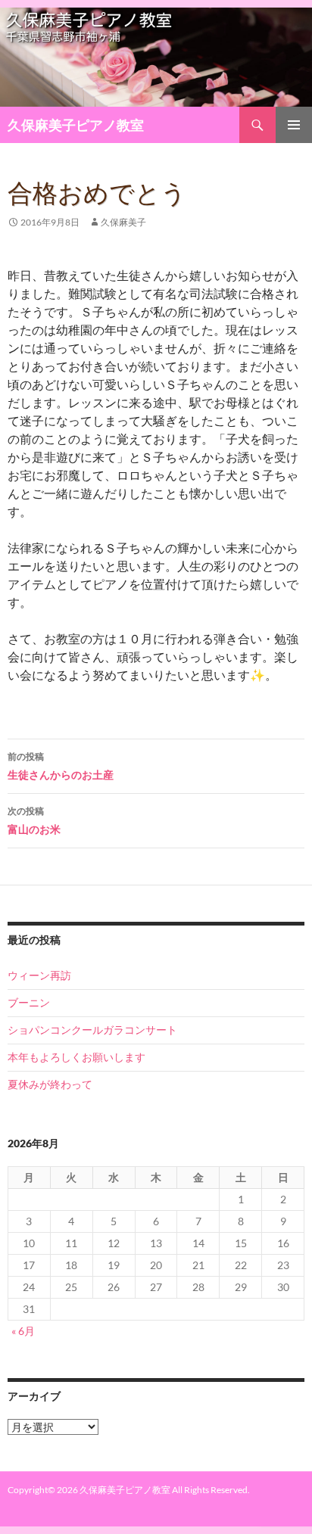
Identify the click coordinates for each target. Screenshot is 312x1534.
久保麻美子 (123, 222)
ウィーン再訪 (39, 975)
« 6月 (23, 1330)
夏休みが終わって (50, 1084)
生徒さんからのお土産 (61, 766)
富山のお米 (34, 820)
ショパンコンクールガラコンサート (92, 1029)
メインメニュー (294, 125)
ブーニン (29, 1002)
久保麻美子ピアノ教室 (76, 125)
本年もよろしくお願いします (76, 1056)
